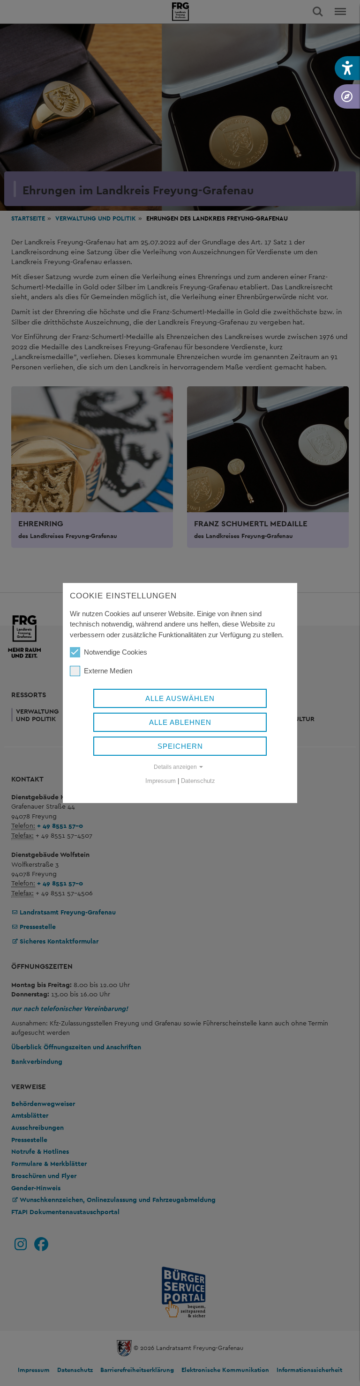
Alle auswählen (180, 698)
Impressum (160, 780)
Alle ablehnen (180, 722)
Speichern (180, 746)
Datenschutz (198, 780)
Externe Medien (108, 671)
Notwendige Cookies (115, 652)
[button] (347, 68)
